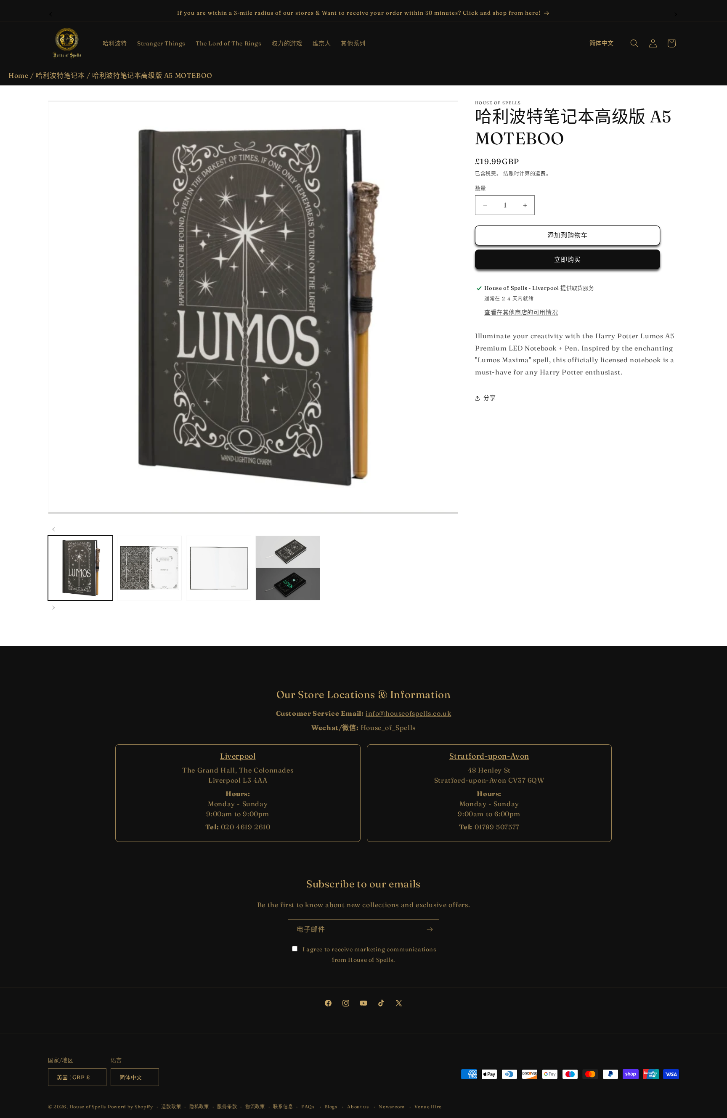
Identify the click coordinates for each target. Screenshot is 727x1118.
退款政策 (171, 1107)
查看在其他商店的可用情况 (521, 312)
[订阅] (429, 929)
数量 (480, 188)
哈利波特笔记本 (60, 75)
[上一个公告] (51, 13)
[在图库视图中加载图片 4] (287, 568)
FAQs (308, 1107)
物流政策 (255, 1107)
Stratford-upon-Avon (489, 756)
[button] (115, 43)
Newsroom (392, 1107)
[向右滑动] (54, 606)
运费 (540, 173)
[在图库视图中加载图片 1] (80, 568)
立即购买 (567, 259)
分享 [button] (489, 398)
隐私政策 (199, 1107)
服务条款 (227, 1107)
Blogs (330, 1107)
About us (358, 1107)
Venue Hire (428, 1107)
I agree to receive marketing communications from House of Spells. (368, 954)
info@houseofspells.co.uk (408, 713)
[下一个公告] (676, 13)
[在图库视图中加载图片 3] (218, 568)
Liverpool (237, 756)
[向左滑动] (54, 528)
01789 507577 (497, 827)
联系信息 (283, 1107)
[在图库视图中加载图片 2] (149, 568)
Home (18, 75)
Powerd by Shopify (130, 1107)
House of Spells (87, 1107)
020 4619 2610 (246, 827)
